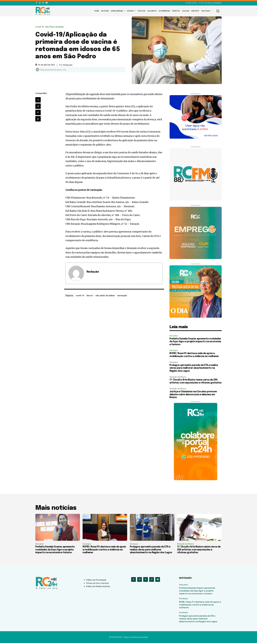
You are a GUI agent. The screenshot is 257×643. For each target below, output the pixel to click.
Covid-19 (39, 27)
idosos (89, 295)
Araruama (173, 336)
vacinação (122, 295)
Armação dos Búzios (177, 377)
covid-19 (80, 295)
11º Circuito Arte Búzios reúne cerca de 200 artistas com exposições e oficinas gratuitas (198, 550)
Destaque (173, 350)
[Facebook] (36, 3)
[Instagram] (40, 3)
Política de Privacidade (96, 580)
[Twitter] (43, 3)
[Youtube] (47, 3)
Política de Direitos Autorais (98, 586)
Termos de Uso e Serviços (97, 583)
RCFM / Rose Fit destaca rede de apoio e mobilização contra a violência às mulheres (104, 550)
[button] (218, 11)
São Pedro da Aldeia (54, 27)
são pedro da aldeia (105, 295)
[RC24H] (43, 11)
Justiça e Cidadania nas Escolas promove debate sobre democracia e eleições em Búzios (193, 394)
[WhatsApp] (38, 118)
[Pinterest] (38, 112)
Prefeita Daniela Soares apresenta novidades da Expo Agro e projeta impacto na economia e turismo (195, 342)
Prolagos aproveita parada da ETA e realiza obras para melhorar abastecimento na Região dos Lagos (193, 368)
